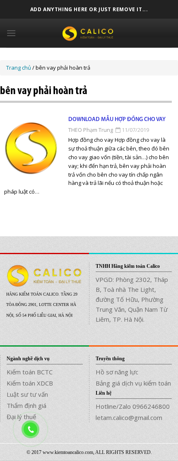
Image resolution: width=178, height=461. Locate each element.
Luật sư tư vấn (27, 394)
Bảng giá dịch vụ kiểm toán (133, 383)
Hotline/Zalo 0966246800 (133, 406)
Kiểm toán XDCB (30, 383)
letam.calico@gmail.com (129, 417)
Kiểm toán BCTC (30, 372)
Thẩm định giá (26, 405)
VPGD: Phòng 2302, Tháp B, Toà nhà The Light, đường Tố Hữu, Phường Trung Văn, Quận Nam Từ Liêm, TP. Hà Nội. (132, 299)
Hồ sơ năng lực (117, 372)
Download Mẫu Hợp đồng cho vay (117, 119)
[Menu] (11, 33)
